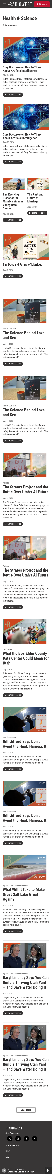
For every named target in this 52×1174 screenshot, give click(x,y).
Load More (26, 1110)
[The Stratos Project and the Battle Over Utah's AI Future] (24, 465)
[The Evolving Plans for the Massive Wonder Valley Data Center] (14, 184)
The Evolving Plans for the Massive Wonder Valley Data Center (13, 201)
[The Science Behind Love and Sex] (24, 311)
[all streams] (48, 1170)
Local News (7, 649)
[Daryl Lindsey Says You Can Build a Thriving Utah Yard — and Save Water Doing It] (24, 955)
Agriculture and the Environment (15, 885)
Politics (6, 483)
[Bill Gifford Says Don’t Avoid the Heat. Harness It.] (24, 719)
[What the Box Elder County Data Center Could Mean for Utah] (24, 631)
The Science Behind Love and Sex (24, 335)
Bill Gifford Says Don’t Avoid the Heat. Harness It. (25, 744)
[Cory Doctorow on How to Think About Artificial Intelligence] (26, 50)
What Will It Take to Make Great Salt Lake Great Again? (24, 894)
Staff (8, 1151)
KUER (8, 1157)
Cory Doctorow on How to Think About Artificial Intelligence (22, 69)
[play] (4, 1170)
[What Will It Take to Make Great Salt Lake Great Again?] (24, 867)
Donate (43, 4)
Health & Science (9, 329)
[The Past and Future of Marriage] (38, 184)
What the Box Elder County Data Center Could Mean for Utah (26, 658)
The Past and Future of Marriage (35, 198)
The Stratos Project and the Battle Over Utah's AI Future (25, 489)
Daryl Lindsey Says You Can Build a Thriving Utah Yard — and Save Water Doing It (26, 982)
